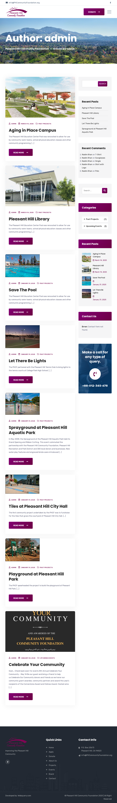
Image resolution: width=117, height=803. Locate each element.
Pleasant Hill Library (29, 219)
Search (102, 84)
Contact (52, 778)
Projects (52, 765)
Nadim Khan (87, 154)
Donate (92, 12)
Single (98, 161)
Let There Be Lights (27, 360)
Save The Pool (23, 289)
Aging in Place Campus (32, 130)
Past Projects (45, 124)
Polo (97, 171)
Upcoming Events (47, 658)
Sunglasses (100, 158)
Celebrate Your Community (37, 664)
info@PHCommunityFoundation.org (24, 3)
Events (52, 770)
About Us (53, 761)
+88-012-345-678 (95, 385)
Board (51, 774)
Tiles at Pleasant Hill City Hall (38, 506)
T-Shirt (98, 154)
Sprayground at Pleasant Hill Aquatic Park (38, 430)
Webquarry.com (24, 796)
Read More (18, 153)
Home (51, 747)
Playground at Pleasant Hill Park (36, 576)
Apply (51, 752)
